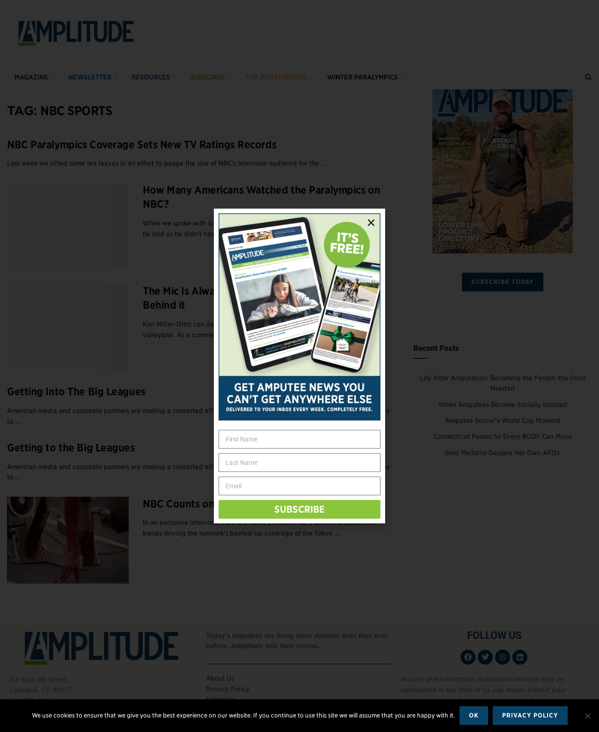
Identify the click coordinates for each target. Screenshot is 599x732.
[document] (299, 366)
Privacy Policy (530, 715)
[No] (587, 715)
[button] (371, 222)
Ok (474, 715)
